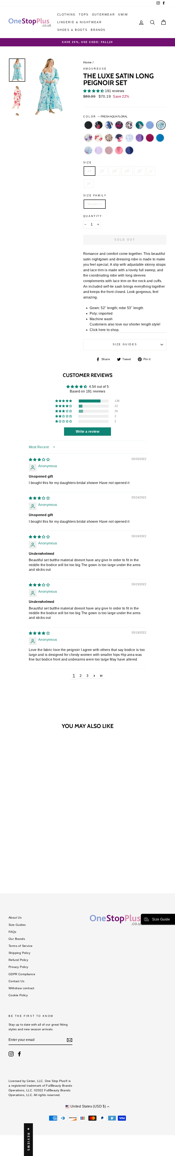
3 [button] (87, 676)
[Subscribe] (69, 1040)
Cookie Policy (18, 995)
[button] (94, 91)
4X (127, 171)
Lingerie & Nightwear (79, 22)
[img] (39, 459)
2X (102, 171)
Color (105, 116)
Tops (84, 14)
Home (87, 62)
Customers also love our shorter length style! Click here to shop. (125, 327)
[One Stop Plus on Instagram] (11, 1053)
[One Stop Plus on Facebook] (19, 1053)
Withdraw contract (21, 988)
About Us (15, 917)
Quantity (92, 216)
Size (87, 162)
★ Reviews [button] (28, 1140)
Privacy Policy (18, 967)
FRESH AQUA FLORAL (161, 125)
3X (114, 171)
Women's (94, 204)
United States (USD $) (88, 1106)
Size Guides (125, 344)
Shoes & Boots (72, 29)
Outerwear (103, 14)
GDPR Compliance (22, 974)
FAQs (12, 931)
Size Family (95, 195)
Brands (98, 29)
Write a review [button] (87, 431)
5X (139, 171)
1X (89, 171)
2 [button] (81, 676)
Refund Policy (18, 960)
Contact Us (16, 981)
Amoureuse (95, 68)
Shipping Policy (19, 953)
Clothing (66, 14)
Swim (123, 14)
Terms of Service (20, 946)
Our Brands (17, 938)
